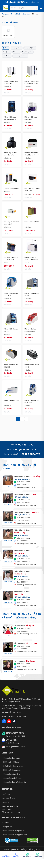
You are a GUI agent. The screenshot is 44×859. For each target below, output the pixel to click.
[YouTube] (9, 721)
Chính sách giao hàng (11, 774)
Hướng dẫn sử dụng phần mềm (15, 835)
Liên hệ (6, 802)
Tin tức (6, 823)
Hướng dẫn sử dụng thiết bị (13, 831)
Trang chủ (5, 14)
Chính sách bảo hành (11, 758)
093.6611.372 (25, 444)
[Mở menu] (41, 8)
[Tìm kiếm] (35, 8)
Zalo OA (11, 740)
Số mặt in (6, 52)
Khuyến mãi (7, 827)
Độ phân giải (26, 52)
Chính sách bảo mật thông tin (14, 782)
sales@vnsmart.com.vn (25, 449)
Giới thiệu (6, 794)
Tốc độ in (6, 56)
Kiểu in (15, 52)
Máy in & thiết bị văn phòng (20, 14)
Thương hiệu (15, 48)
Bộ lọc (7, 48)
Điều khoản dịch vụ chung (13, 766)
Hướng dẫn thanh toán (12, 770)
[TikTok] (14, 721)
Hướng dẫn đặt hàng (11, 762)
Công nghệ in (28, 48)
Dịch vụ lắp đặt (9, 798)
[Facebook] (4, 721)
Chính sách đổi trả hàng (12, 778)
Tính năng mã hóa (19, 56)
